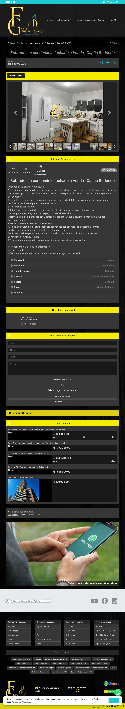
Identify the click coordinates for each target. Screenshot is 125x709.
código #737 (85, 672)
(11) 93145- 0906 (29, 324)
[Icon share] (7, 2)
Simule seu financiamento (84, 20)
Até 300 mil (100, 626)
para (47, 668)
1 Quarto (70, 626)
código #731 (23, 663)
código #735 (60, 672)
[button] (16, 113)
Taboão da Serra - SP (34, 43)
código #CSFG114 (21, 659)
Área (39, 635)
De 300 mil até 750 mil (105, 631)
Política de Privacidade (22, 702)
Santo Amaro (13, 644)
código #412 (41, 663)
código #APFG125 (80, 659)
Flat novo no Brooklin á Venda (21, 477)
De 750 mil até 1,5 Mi (105, 635)
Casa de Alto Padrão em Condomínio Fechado (28, 467)
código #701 (65, 668)
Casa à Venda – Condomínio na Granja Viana (28, 453)
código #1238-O (79, 663)
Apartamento (43, 626)
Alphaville (12, 626)
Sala (39, 644)
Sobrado (50, 43)
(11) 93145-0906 (110, 2)
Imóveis (50, 20)
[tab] (16, 75)
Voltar (114, 43)
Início (12, 43)
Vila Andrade (13, 635)
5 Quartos (70, 644)
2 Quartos (70, 631)
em (56, 659)
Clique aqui (13, 514)
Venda (20, 43)
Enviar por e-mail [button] (63, 379)
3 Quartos (70, 635)
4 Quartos (70, 639)
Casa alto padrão (44, 639)
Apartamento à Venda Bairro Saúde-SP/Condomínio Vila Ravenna (37, 429)
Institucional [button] (61, 20)
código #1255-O (100, 663)
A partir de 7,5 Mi (103, 644)
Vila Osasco (13, 631)
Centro (11, 639)
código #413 (59, 663)
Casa (39, 631)
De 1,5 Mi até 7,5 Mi (104, 639)
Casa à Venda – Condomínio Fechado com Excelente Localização (37, 443)
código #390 (100, 668)
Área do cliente (107, 20)
